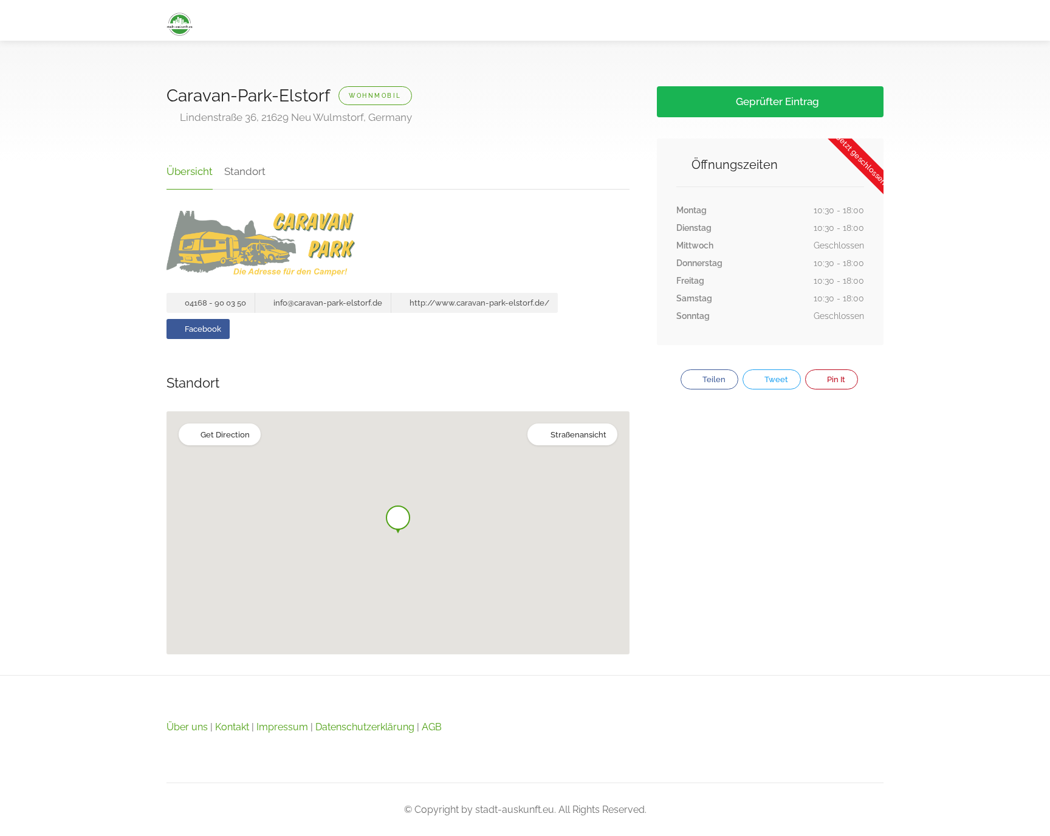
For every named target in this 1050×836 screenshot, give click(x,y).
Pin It (835, 379)
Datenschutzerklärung (364, 727)
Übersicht (189, 171)
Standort (245, 171)
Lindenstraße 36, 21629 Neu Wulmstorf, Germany (294, 117)
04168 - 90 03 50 (214, 302)
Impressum (282, 727)
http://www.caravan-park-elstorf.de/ (478, 302)
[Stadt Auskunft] (179, 23)
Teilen (713, 379)
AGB (432, 727)
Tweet (775, 379)
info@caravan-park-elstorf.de (327, 302)
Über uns (187, 727)
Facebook (202, 329)
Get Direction (225, 434)
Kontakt (232, 727)
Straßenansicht (578, 434)
